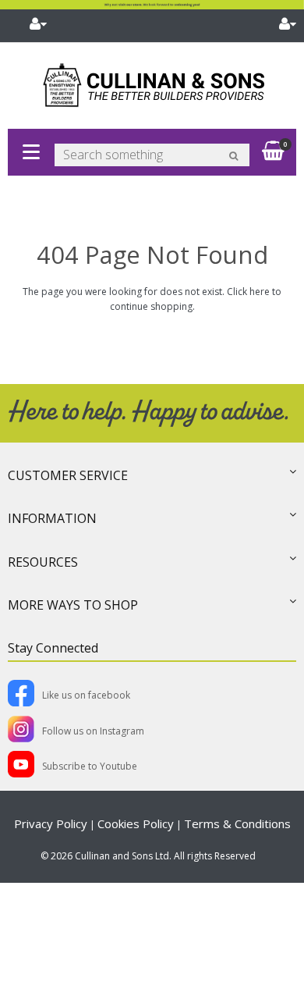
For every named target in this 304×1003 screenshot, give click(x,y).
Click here (248, 291)
